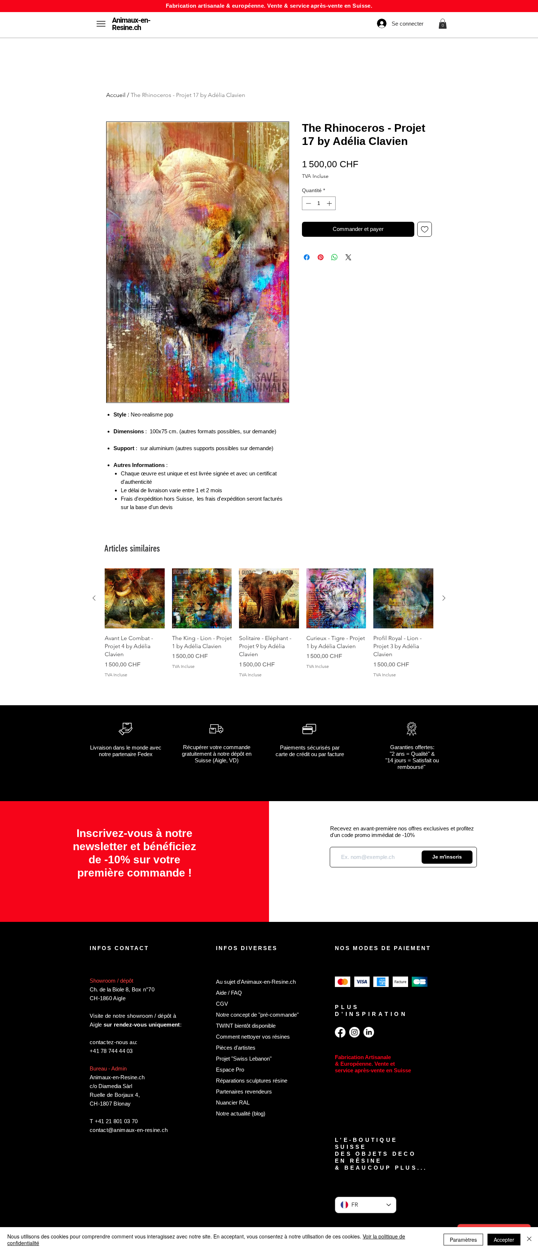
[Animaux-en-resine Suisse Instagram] (354, 1032)
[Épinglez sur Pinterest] (320, 257)
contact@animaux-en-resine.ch (129, 1130)
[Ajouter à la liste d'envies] (424, 229)
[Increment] (330, 203)
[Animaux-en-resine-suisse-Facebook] (340, 1032)
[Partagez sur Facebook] (306, 257)
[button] (442, 24)
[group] (269, 627)
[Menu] (101, 23)
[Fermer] (529, 1239)
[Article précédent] (94, 598)
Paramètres (463, 1239)
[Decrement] (307, 203)
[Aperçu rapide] (135, 598)
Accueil (116, 94)
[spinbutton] (318, 203)
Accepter (504, 1239)
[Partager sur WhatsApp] (334, 257)
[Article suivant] (444, 598)
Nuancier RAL (233, 1102)
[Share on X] (348, 257)
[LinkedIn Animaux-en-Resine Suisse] (368, 1032)
